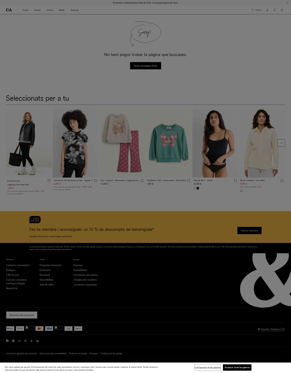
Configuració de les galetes (208, 367)
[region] (145, 368)
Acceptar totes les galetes (237, 367)
